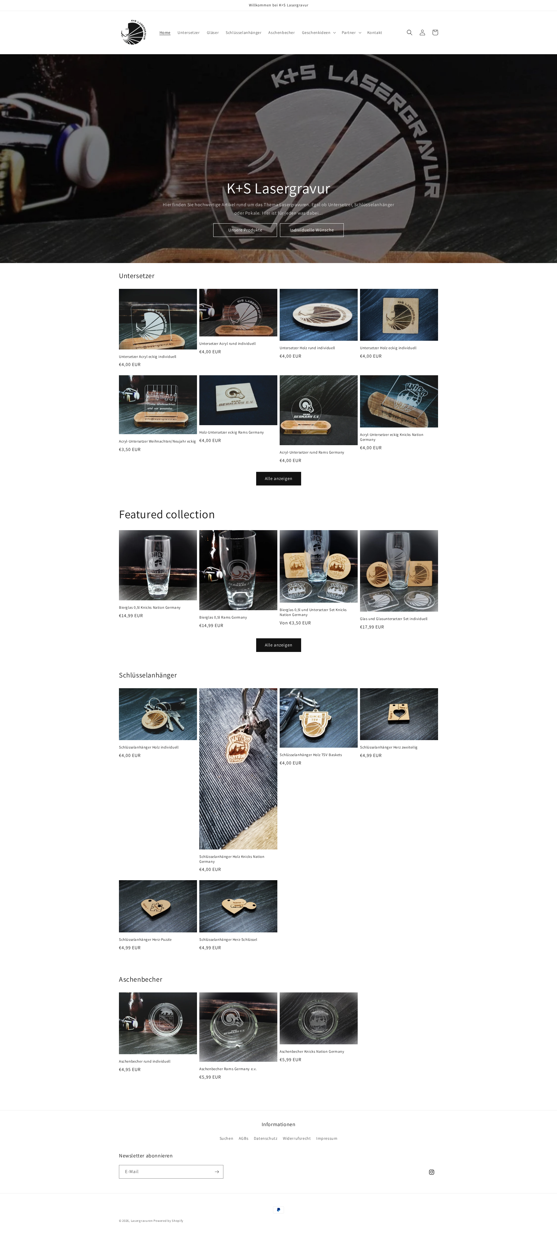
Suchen (227, 1138)
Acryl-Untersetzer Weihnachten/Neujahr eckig (157, 441)
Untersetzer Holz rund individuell (307, 348)
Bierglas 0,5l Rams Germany (223, 617)
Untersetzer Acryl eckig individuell (147, 356)
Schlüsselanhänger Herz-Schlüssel (228, 939)
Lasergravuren (142, 1221)
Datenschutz (266, 1138)
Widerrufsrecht (297, 1138)
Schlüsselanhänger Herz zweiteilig (389, 747)
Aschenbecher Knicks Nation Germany (312, 1051)
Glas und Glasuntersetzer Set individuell (394, 619)
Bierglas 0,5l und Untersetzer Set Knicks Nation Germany (313, 612)
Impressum (326, 1138)
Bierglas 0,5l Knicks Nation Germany (150, 607)
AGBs (243, 1138)
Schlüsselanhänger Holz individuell (148, 747)
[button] (319, 32)
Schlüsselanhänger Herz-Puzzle (145, 939)
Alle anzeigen (278, 478)
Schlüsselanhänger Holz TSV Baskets (311, 755)
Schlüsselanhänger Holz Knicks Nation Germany (232, 859)
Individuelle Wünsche (312, 230)
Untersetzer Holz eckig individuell (388, 348)
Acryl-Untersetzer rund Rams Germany (312, 452)
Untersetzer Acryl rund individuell (227, 343)
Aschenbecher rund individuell (144, 1061)
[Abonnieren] (216, 1172)
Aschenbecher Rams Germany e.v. (228, 1069)
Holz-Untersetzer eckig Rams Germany (231, 432)
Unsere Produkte (245, 230)
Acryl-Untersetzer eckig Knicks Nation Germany (391, 437)
